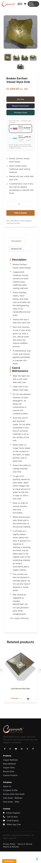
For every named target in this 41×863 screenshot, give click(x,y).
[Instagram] (10, 748)
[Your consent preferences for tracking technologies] (37, 859)
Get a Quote (31, 4)
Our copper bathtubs (19, 618)
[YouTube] (16, 748)
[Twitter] (27, 748)
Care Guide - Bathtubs (12, 798)
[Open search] (21, 4)
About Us (7, 786)
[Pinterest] (33, 748)
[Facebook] (4, 748)
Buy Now (20, 99)
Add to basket (20, 213)
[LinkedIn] (22, 748)
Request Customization (20, 106)
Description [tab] (16, 241)
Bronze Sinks (8, 771)
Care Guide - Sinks (11, 802)
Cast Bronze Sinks (13, 223)
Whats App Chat (14, 824)
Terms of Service (25, 844)
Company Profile (10, 790)
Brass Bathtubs (9, 764)
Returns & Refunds (11, 847)
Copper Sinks (9, 767)
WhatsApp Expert (20, 112)
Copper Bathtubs (10, 760)
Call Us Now (12, 817)
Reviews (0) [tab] (16, 249)
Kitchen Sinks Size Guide (13, 794)
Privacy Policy (9, 844)
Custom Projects (10, 775)
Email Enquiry (13, 820)
